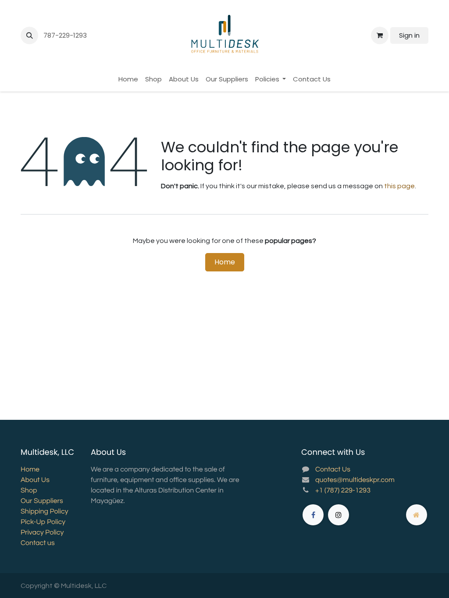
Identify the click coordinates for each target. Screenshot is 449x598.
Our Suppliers (42, 501)
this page (399, 186)
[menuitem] (128, 79)
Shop (29, 490)
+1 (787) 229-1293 (343, 490)
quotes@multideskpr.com (355, 480)
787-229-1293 (66, 35)
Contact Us (332, 469)
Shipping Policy (44, 511)
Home (224, 262)
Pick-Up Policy (43, 522)
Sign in (409, 35)
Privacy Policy (42, 532)
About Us (35, 480)
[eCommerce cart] (379, 35)
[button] (29, 35)
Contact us (38, 543)
